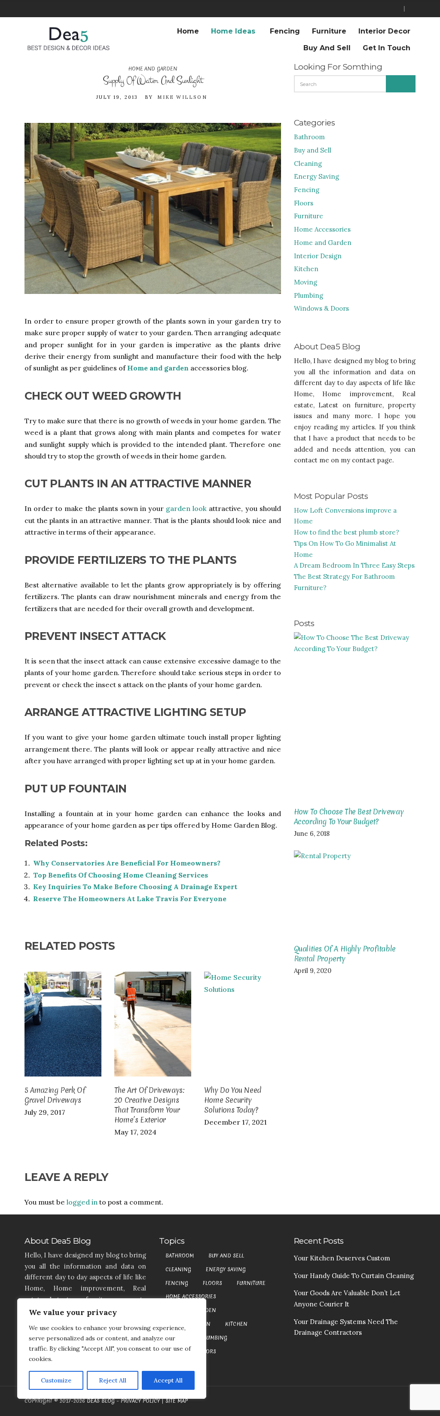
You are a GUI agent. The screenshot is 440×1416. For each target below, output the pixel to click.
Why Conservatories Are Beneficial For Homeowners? (126, 863)
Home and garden (158, 368)
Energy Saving (316, 176)
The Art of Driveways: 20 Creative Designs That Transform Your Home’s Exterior (149, 1105)
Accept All (168, 1380)
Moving (305, 282)
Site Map (176, 1401)
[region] (111, 1348)
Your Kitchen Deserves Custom (342, 1258)
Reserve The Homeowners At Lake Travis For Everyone (129, 898)
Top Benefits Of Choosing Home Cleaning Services (120, 875)
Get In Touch (386, 48)
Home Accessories (322, 229)
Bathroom (309, 137)
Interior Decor (384, 31)
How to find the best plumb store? (346, 532)
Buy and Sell (327, 48)
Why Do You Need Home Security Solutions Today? (232, 1100)
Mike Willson (182, 97)
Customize (56, 1380)
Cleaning (308, 163)
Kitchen (306, 269)
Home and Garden (152, 68)
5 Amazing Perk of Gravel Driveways (54, 1095)
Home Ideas (233, 31)
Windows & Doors (321, 308)
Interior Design (318, 256)
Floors (303, 203)
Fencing (285, 31)
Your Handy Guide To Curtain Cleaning (354, 1276)
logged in (82, 1202)
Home (188, 31)
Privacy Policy (140, 1401)
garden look (185, 508)
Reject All (112, 1380)
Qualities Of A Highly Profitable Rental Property (345, 953)
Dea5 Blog (101, 1401)
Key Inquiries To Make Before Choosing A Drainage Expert (135, 886)
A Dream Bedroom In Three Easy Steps (354, 565)
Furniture (329, 31)
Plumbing (308, 295)
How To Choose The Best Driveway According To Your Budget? (349, 816)
